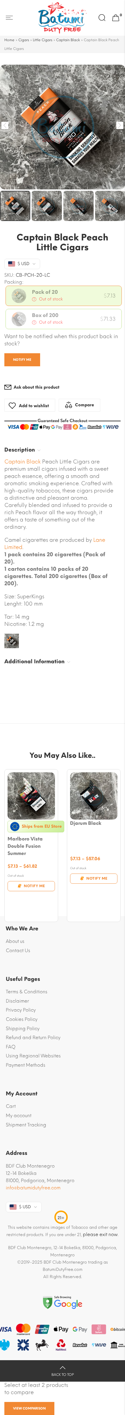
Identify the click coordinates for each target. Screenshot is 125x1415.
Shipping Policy (23, 1028)
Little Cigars (42, 40)
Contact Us (18, 950)
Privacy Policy (21, 1010)
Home (9, 40)
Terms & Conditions (26, 991)
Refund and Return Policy (33, 1037)
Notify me (22, 360)
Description (19, 450)
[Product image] (31, 796)
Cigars (23, 40)
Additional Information (34, 661)
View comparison (29, 1408)
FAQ (10, 1047)
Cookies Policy (22, 1019)
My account (18, 1115)
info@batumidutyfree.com (33, 1188)
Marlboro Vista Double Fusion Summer (25, 846)
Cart (11, 1106)
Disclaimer (17, 1001)
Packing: (14, 282)
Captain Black (68, 40)
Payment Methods (25, 1065)
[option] (62, 127)
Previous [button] (5, 125)
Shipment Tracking (26, 1125)
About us (15, 941)
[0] (115, 17)
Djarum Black (85, 823)
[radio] (64, 296)
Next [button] (120, 125)
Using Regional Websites (33, 1056)
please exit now (100, 1234)
